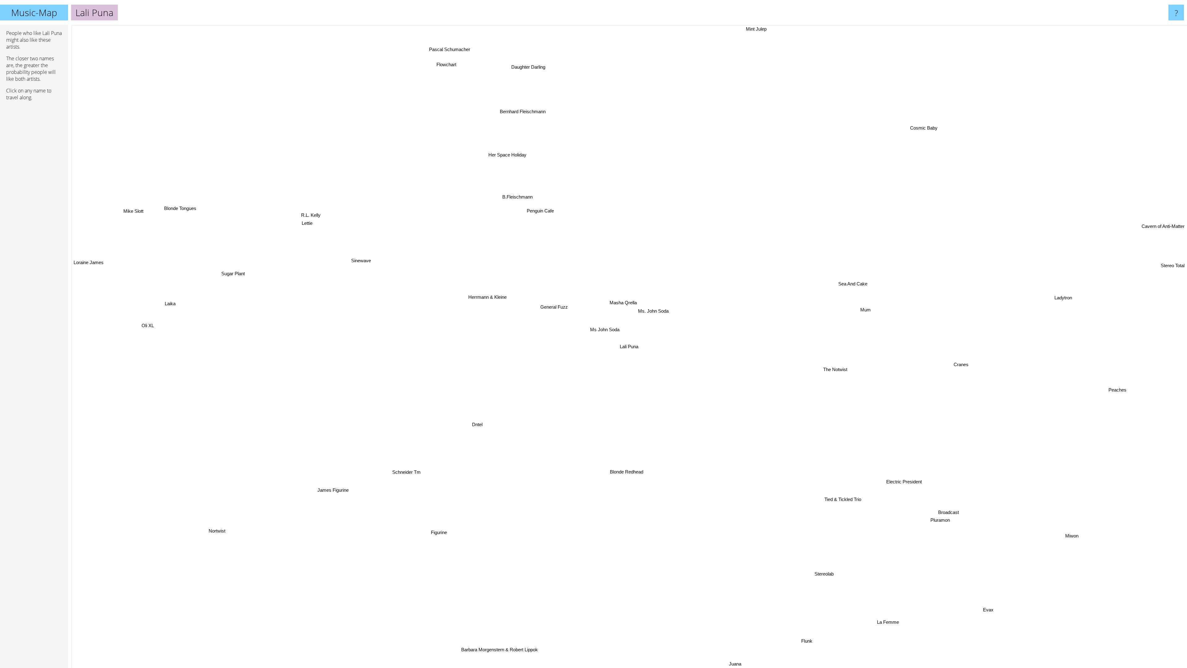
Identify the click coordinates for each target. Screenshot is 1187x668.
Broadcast (939, 518)
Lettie (310, 221)
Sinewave (369, 254)
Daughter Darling (540, 65)
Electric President (871, 508)
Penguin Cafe (552, 207)
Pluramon (930, 526)
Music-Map (34, 12)
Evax (993, 607)
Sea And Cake (858, 287)
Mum (868, 312)
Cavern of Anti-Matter (1163, 228)
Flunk (828, 637)
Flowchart (410, 71)
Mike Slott (133, 211)
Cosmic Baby (933, 131)
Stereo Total (1169, 243)
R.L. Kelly (311, 213)
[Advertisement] (34, 200)
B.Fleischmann (528, 194)
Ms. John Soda (655, 310)
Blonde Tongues (179, 210)
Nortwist (209, 525)
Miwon (1073, 534)
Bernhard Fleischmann (494, 114)
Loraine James (89, 263)
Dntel (474, 423)
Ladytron (1079, 312)
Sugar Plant (232, 274)
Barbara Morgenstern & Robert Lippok (504, 649)
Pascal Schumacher (457, 47)
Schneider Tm (406, 471)
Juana (749, 663)
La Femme (892, 620)
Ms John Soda (606, 329)
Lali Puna (629, 346)
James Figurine (327, 487)
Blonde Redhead (624, 471)
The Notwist (835, 371)
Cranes (961, 367)
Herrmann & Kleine (491, 294)
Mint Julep (740, 29)
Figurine (432, 532)
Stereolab (823, 574)
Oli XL (148, 325)
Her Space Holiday (527, 150)
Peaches (1123, 381)
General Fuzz (557, 304)
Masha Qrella (626, 302)
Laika (166, 306)
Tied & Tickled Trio (837, 497)
